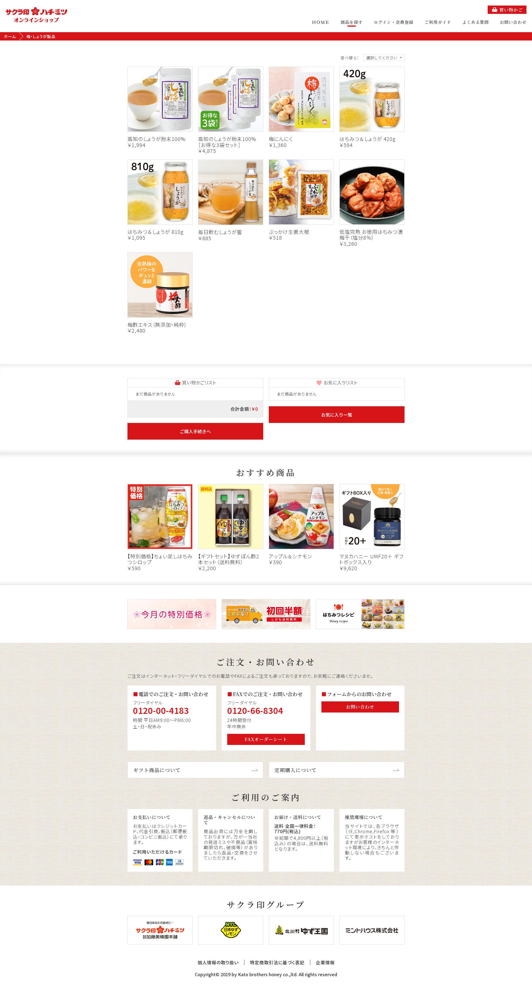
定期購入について (296, 769)
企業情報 (325, 962)
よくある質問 (475, 22)
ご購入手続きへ (195, 431)
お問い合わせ (513, 22)
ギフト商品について (157, 769)
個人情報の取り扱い (218, 962)
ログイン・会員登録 (393, 22)
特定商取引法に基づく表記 (277, 962)
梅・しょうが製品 (40, 36)
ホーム (10, 36)
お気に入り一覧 (336, 414)
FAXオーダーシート (266, 739)
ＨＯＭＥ (320, 22)
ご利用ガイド (437, 22)
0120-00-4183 (161, 710)
